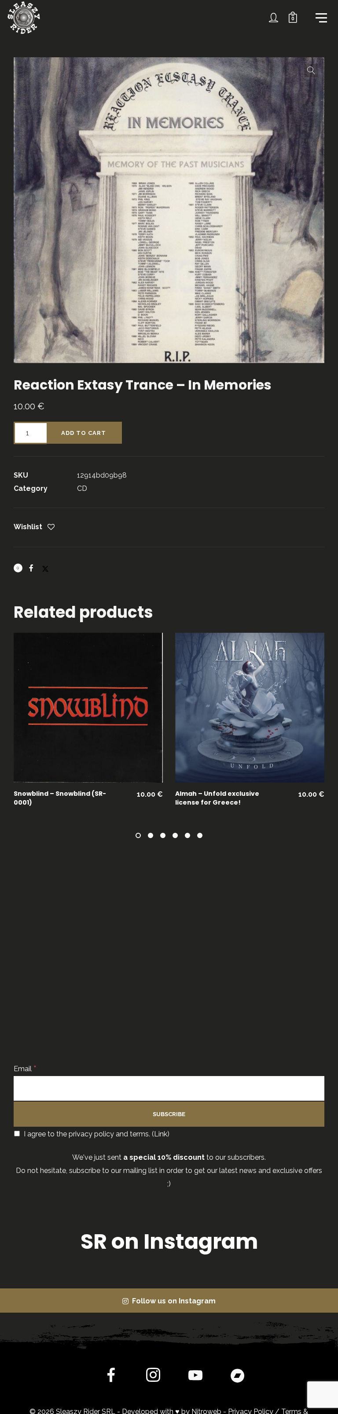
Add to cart (83, 433)
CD (82, 488)
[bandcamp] (238, 1377)
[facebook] (111, 1377)
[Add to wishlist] (51, 527)
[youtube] (195, 1382)
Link (160, 1134)
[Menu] (320, 17)
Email (25, 1069)
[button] (311, 70)
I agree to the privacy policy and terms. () (95, 1134)
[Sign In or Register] (273, 17)
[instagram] (153, 1377)
